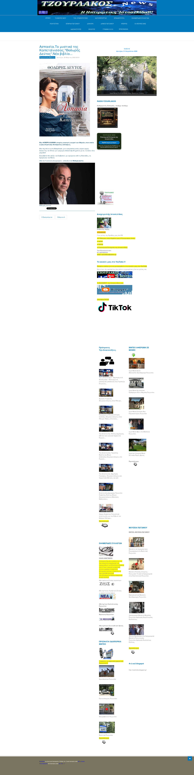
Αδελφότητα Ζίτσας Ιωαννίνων (110, 580)
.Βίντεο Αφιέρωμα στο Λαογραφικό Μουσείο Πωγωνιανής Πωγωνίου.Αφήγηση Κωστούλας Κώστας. (141, 639)
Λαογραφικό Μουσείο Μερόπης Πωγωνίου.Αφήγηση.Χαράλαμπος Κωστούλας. (141, 617)
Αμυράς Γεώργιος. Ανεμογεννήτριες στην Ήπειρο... (110, 400)
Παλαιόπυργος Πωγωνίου (108, 698)
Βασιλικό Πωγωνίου (106, 735)
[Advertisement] (76, 36)
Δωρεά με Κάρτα (109, 142)
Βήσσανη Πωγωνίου (106, 614)
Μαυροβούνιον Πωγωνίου (108, 717)
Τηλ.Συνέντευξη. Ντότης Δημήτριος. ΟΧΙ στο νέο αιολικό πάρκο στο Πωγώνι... (111, 436)
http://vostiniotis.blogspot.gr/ (138, 670)
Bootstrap (42, 761)
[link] (116, 238)
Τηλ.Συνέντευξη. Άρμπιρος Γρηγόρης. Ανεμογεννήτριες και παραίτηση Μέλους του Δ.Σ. (110, 476)
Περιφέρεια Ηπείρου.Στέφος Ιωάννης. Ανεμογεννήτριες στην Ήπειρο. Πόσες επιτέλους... (110, 417)
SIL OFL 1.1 (62, 763)
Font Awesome (43, 763)
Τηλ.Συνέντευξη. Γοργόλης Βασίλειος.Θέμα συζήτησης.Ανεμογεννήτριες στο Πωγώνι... (110, 456)
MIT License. (81, 761)
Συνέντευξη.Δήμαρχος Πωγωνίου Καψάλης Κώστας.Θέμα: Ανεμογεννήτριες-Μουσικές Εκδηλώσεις (110, 496)
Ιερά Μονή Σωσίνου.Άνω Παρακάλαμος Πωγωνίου (138, 412)
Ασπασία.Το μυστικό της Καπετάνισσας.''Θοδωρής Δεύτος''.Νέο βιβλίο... (59, 50)
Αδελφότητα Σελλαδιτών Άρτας (111, 626)
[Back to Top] (190, 758)
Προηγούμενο (47, 217)
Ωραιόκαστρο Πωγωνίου (107, 679)
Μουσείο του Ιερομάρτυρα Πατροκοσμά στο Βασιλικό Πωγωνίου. (138, 551)
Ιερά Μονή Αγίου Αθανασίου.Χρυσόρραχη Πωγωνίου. (141, 372)
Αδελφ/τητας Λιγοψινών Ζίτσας (110, 591)
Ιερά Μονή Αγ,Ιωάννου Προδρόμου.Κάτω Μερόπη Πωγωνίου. (142, 391)
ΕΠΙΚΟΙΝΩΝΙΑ (123, 29)
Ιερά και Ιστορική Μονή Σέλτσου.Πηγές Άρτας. (137, 454)
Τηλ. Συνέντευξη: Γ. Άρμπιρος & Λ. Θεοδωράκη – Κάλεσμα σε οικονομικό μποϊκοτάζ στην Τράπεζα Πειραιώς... (112, 380)
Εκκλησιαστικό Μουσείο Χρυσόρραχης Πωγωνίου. (137, 596)
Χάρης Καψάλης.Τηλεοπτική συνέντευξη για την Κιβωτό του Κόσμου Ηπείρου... (110, 516)
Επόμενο (60, 217)
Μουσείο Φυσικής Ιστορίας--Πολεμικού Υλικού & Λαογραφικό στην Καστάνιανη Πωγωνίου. (140, 574)
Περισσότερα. (134, 461)
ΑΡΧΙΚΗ (47, 18)
